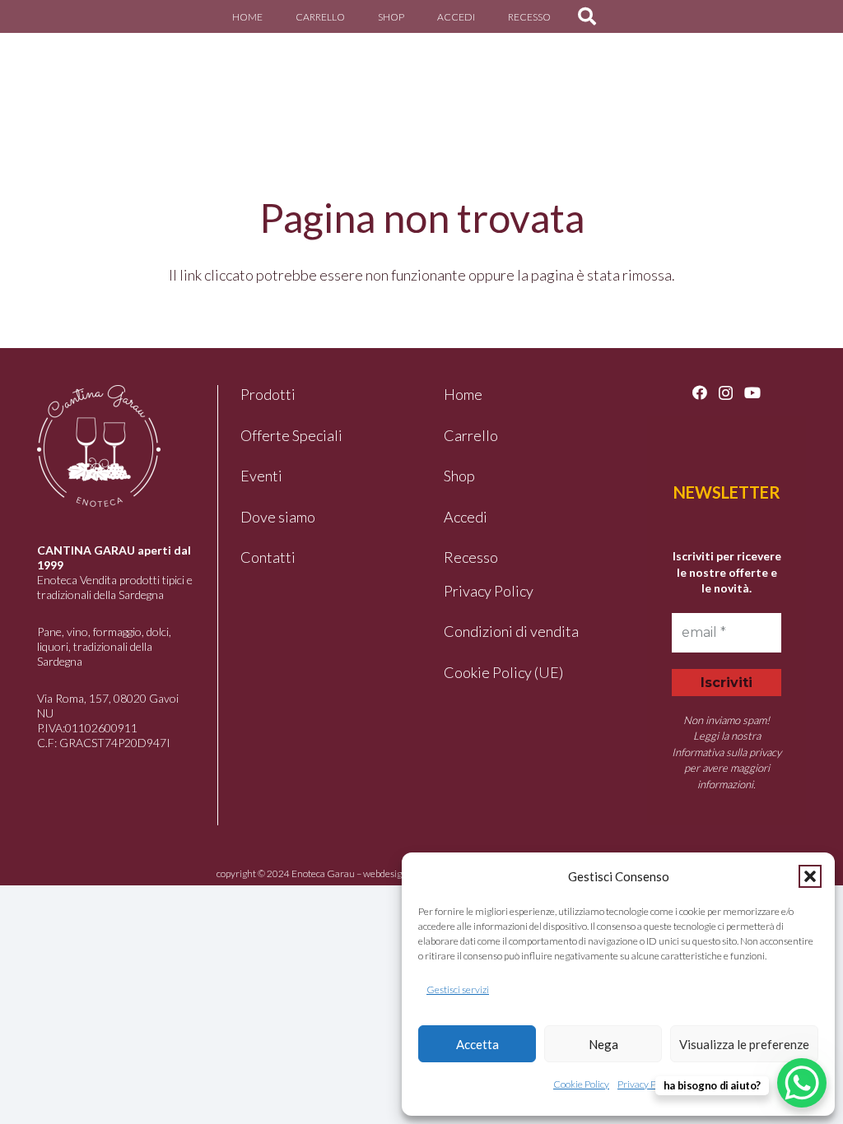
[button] (810, 876)
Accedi (465, 517)
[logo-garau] (60, 78)
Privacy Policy (646, 1084)
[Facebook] (699, 392)
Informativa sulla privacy (726, 752)
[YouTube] (752, 392)
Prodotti (268, 394)
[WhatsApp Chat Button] (802, 1083)
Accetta (477, 1044)
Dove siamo (277, 517)
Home (463, 394)
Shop (459, 476)
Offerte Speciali (291, 435)
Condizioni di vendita (511, 631)
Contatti (268, 557)
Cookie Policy (581, 1084)
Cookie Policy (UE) (503, 672)
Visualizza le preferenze (744, 1044)
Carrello (471, 435)
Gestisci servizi (457, 989)
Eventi (261, 476)
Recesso (471, 557)
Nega (603, 1044)
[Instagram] (726, 393)
